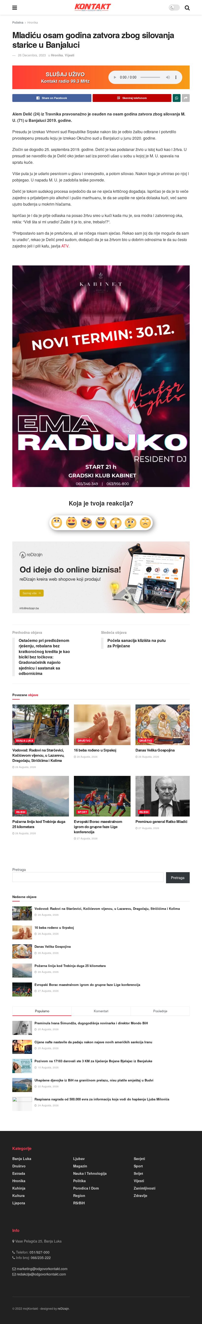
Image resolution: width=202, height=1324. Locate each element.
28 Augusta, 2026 (25, 767)
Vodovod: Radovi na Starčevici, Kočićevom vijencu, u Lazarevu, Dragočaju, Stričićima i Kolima (38, 755)
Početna (17, 22)
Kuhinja (18, 1188)
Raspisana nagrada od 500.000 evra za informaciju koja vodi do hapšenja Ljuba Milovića (101, 1099)
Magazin (80, 1165)
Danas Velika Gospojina (154, 750)
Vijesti (69, 55)
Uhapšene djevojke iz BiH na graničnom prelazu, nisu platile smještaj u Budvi (93, 1080)
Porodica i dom (86, 1188)
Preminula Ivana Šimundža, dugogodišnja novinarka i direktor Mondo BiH (91, 1023)
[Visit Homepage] (92, 7)
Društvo (84, 740)
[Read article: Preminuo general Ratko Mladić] (163, 796)
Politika (79, 1180)
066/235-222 (40, 1257)
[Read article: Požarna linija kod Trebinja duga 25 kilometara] (40, 796)
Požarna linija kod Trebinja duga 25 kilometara (38, 824)
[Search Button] (187, 7)
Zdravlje (140, 1195)
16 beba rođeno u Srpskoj (95, 750)
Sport (82, 812)
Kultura (18, 1195)
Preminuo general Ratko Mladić (161, 821)
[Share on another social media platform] (186, 98)
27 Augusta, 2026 (87, 838)
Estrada (18, 1173)
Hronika (32, 22)
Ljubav (79, 1158)
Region (79, 1195)
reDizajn (63, 1308)
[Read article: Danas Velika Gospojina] (163, 724)
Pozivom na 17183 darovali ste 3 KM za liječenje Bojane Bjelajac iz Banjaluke (93, 1061)
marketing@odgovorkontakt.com (42, 1268)
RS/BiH (20, 812)
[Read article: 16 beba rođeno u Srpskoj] (102, 724)
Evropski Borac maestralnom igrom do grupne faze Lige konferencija (98, 826)
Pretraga (19, 869)
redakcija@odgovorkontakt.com (41, 1274)
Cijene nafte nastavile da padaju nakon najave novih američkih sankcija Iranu (93, 1042)
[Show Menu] (14, 7)
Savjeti (139, 1158)
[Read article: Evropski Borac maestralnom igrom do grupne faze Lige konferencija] (102, 796)
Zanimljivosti (144, 1188)
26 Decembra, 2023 (32, 55)
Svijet (138, 1173)
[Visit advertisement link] (101, 577)
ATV (64, 246)
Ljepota (18, 1202)
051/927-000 (39, 1252)
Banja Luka (24, 740)
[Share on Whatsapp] (177, 98)
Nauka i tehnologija (90, 1173)
